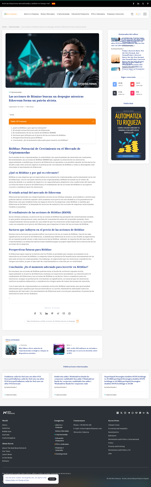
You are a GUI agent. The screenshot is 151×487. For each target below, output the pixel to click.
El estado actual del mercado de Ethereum (31, 130)
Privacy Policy (10, 480)
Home (4, 27)
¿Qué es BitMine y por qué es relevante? (30, 128)
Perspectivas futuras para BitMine (27, 138)
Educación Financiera (59, 439)
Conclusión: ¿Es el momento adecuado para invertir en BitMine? (40, 140)
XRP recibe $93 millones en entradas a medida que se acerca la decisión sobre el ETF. (82, 350)
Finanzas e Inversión (59, 449)
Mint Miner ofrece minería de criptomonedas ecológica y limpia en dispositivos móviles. (33, 350)
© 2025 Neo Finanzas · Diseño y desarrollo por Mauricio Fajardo (128, 478)
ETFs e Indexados (62, 444)
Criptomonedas (14, 27)
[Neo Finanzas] (10, 14)
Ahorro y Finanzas (58, 426)
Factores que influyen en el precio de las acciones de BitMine (39, 135)
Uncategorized (61, 454)
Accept (52, 479)
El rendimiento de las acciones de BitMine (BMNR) (34, 133)
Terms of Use (24, 480)
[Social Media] (134, 4)
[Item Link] (115, 58)
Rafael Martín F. (118, 49)
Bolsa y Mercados (62, 431)
